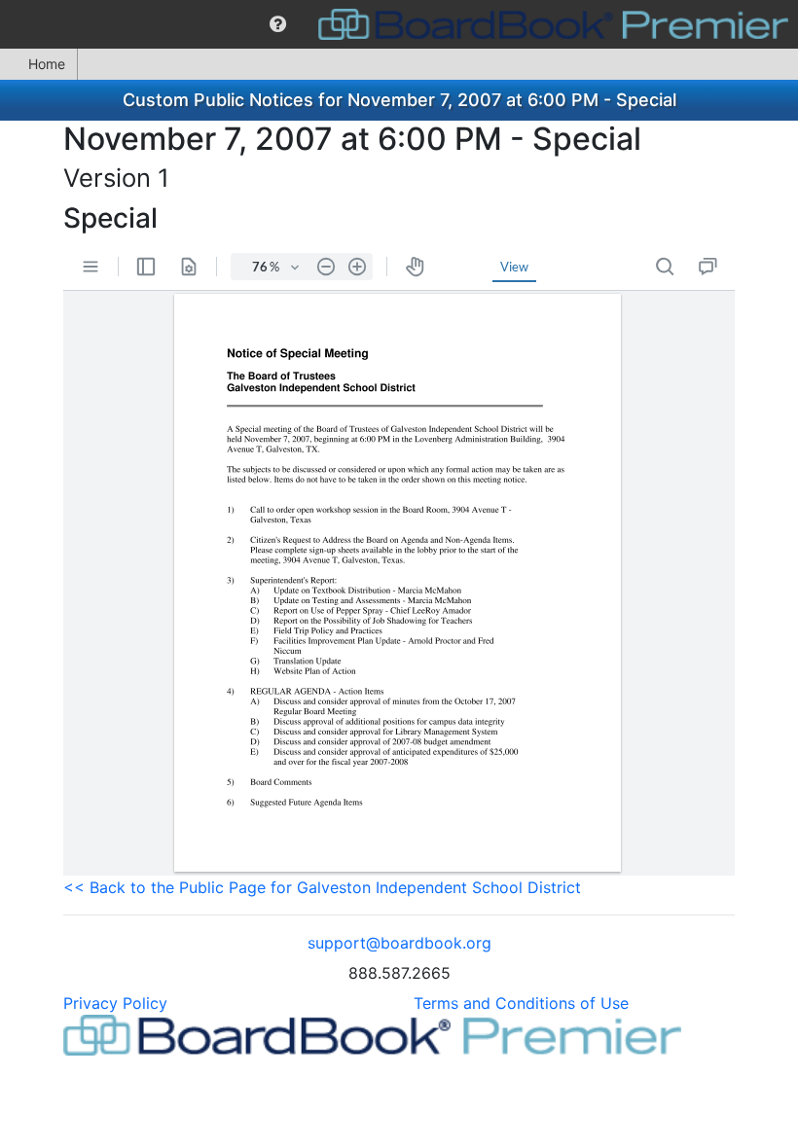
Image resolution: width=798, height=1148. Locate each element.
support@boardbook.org (399, 942)
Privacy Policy (115, 1003)
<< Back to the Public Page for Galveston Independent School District (322, 887)
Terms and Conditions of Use (521, 1003)
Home (46, 63)
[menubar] (399, 24)
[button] (278, 24)
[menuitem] (277, 24)
